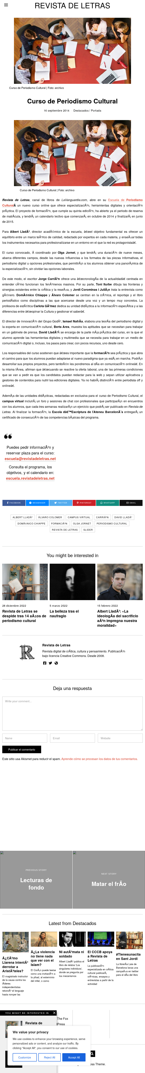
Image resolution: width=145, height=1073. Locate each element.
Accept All (74, 1057)
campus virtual (79, 517)
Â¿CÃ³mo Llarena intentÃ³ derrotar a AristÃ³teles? (15, 964)
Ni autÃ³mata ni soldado (71, 953)
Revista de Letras (65, 529)
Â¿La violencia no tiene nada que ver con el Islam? (43, 958)
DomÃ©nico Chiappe (32, 523)
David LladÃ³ (123, 517)
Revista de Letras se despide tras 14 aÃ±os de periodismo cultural (24, 615)
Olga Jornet (82, 523)
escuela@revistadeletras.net (30, 458)
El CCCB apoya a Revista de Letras (100, 956)
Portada (96, 110)
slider (88, 529)
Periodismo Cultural (112, 523)
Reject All (49, 1057)
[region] (49, 1045)
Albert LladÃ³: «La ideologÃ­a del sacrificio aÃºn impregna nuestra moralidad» (117, 618)
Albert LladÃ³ (23, 517)
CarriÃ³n (102, 517)
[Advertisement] (34, 815)
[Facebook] (44, 663)
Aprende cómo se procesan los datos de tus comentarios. (99, 759)
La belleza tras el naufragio (64, 613)
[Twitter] (50, 663)
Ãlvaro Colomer (50, 517)
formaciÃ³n (59, 523)
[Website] (56, 663)
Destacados (81, 110)
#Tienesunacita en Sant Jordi (128, 956)
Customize (24, 1057)
